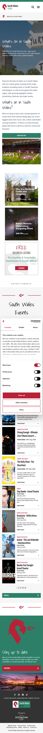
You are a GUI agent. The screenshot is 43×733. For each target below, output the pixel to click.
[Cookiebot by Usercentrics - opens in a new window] (30, 321)
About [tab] (35, 327)
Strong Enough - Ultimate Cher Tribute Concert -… (27, 434)
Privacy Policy (22, 725)
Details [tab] (21, 327)
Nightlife (19, 429)
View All (6, 595)
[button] (38, 7)
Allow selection (22, 403)
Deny (21, 410)
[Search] (33, 7)
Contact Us (33, 727)
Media (20, 727)
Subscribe (7, 668)
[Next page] (25, 588)
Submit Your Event (21, 135)
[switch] (37, 372)
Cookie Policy (31, 725)
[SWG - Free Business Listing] (21, 258)
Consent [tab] (7, 327)
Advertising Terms (11, 727)
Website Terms (12, 725)
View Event (21, 423)
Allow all (21, 395)
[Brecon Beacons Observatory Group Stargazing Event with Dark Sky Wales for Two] (21, 224)
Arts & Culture (25, 429)
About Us (26, 727)
